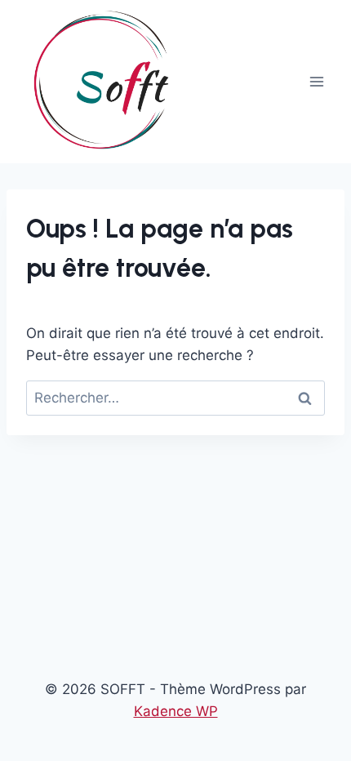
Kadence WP (176, 711)
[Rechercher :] (175, 397)
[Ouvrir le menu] (316, 81)
